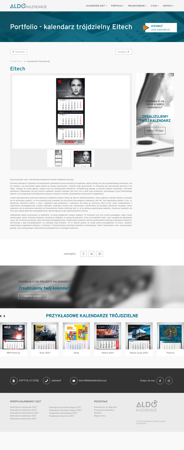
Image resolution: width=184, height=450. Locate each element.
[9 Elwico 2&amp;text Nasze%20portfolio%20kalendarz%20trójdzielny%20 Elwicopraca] (91, 254)
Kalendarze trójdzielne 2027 (23, 410)
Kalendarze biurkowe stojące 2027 (65, 410)
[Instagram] (169, 380)
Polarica (170, 353)
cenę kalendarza (159, 28)
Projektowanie (136, 6)
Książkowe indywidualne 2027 (63, 413)
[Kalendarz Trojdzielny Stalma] (107, 335)
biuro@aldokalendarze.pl (92, 380)
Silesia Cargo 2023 (139, 353)
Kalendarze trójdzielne (38, 61)
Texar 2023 (44, 353)
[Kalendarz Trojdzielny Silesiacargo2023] (139, 335)
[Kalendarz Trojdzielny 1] (71, 112)
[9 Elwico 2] (83, 254)
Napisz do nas (155, 130)
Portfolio (116, 6)
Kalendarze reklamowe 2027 (23, 407)
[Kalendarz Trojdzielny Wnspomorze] (13, 335)
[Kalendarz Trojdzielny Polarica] (170, 335)
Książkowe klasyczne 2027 (61, 416)
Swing (76, 353)
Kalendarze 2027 (95, 6)
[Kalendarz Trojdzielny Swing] (76, 335)
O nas (154, 6)
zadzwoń (56, 380)
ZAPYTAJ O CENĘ (29, 380)
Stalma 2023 (108, 353)
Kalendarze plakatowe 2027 (23, 416)
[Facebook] (160, 380)
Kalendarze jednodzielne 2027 (24, 413)
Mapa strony (100, 416)
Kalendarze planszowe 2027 (23, 418)
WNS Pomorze (13, 353)
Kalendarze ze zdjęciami (105, 407)
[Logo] (28, 5)
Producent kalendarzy (104, 410)
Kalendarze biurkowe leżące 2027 (65, 407)
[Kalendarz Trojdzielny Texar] (44, 335)
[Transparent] (58, 158)
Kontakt (167, 6)
